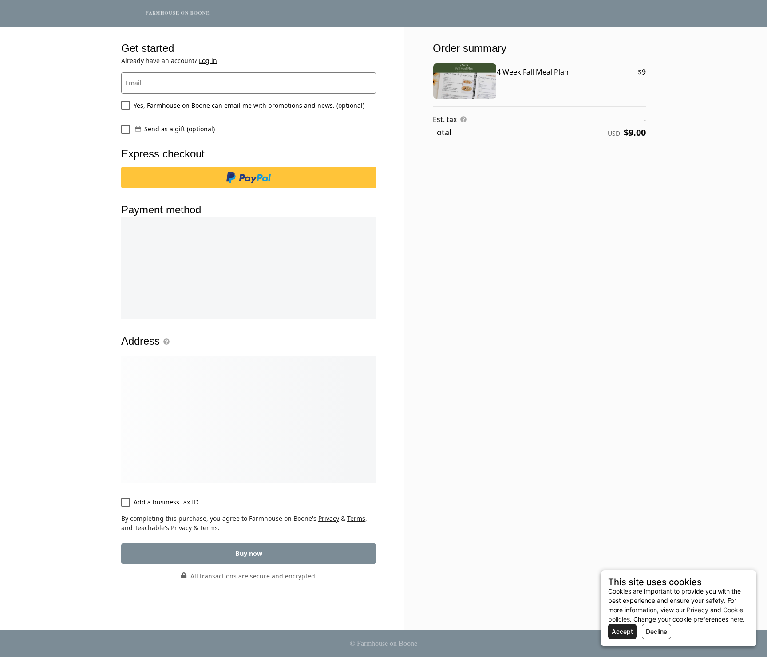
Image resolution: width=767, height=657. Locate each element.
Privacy (328, 518)
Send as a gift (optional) (179, 129)
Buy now (248, 553)
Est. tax (445, 119)
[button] (165, 341)
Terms (356, 518)
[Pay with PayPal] (248, 177)
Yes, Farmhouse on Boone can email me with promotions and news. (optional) (249, 105)
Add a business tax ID (166, 502)
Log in (208, 60)
